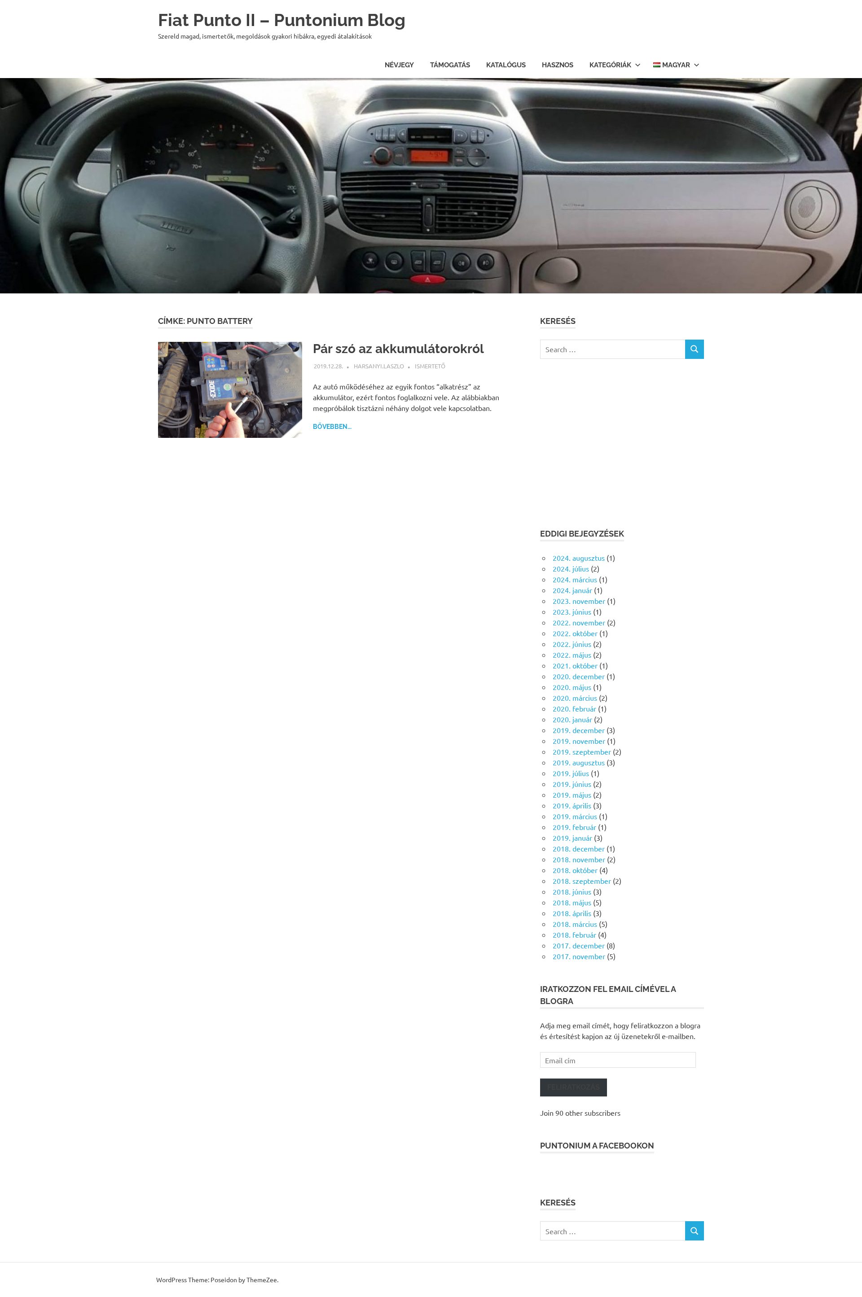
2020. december (579, 676)
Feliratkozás (573, 1087)
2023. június (572, 611)
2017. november (579, 956)
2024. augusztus (579, 557)
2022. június (572, 643)
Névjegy (399, 65)
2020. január (572, 719)
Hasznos (557, 65)
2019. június (572, 783)
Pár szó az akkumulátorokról (398, 348)
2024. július (571, 568)
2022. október (575, 633)
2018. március (575, 923)
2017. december (579, 945)
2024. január (572, 589)
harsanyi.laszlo (379, 366)
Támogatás (450, 65)
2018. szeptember (582, 880)
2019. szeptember (582, 751)
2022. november (579, 622)
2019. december (579, 729)
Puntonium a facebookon (597, 1145)
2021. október (575, 665)
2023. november (579, 600)
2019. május (572, 794)
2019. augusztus (579, 762)
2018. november (579, 859)
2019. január (572, 837)
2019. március (575, 816)
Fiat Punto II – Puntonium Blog (281, 20)
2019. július (571, 773)
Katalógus (506, 65)
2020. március (575, 697)
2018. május (572, 902)
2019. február (574, 826)
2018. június (572, 891)
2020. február (574, 708)
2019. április (572, 805)
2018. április (572, 912)
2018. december (579, 848)
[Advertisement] (622, 443)
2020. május (572, 686)
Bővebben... (332, 426)
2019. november (579, 740)
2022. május (572, 654)
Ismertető (430, 366)
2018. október (575, 869)
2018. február (574, 934)
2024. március (575, 579)
